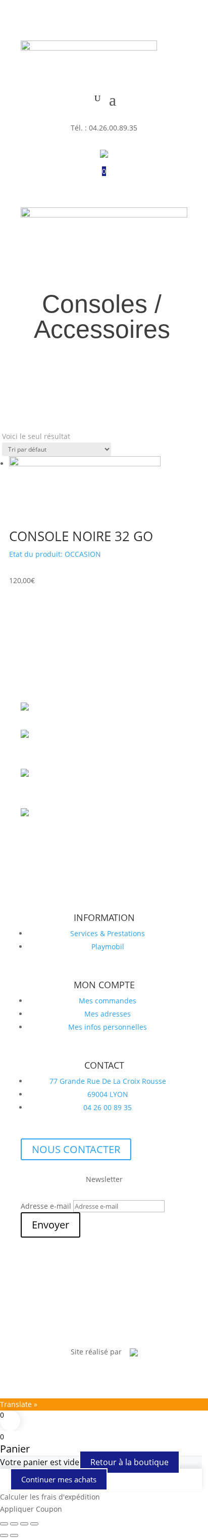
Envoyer (50, 1225)
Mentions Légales (86, 1324)
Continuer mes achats (58, 1479)
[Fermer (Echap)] (34, 1523)
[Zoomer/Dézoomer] (4, 1523)
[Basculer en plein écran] (14, 1523)
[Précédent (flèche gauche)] (4, 1535)
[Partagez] (24, 1523)
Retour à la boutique (129, 1462)
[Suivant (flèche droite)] (14, 1535)
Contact (138, 1324)
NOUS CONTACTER (76, 1149)
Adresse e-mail (46, 1206)
